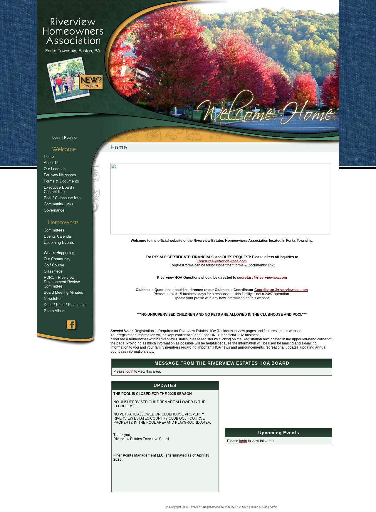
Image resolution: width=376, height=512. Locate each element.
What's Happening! (59, 253)
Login (56, 138)
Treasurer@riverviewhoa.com (222, 261)
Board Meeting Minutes (63, 292)
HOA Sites (241, 507)
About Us (52, 162)
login (129, 371)
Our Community (57, 259)
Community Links (58, 204)
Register (71, 138)
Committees (54, 230)
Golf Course (54, 265)
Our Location (55, 169)
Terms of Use (259, 507)
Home (49, 156)
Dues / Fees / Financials (64, 305)
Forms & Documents (61, 181)
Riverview (195, 507)
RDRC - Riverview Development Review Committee (62, 281)
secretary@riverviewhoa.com (262, 278)
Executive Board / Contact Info (59, 189)
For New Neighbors (60, 175)
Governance (54, 210)
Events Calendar (58, 236)
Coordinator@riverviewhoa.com (281, 290)
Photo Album (55, 311)
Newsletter (53, 298)
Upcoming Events (59, 242)
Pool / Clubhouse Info (62, 198)
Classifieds (53, 271)
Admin (273, 507)
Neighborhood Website (217, 507)
